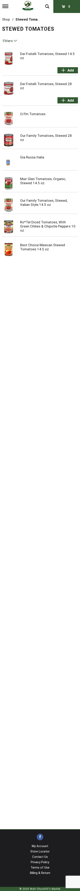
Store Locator (40, 851)
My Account (40, 846)
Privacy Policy (40, 862)
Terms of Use (40, 867)
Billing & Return (40, 873)
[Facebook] (40, 837)
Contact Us (40, 857)
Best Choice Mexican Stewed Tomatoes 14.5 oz (42, 247)
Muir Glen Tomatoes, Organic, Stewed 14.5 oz (43, 181)
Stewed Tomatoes (30, 19)
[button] (67, 70)
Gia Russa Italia (32, 157)
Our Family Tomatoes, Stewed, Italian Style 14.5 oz (43, 202)
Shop (6, 19)
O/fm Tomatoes (33, 114)
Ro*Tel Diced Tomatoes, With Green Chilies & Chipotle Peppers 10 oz (47, 226)
